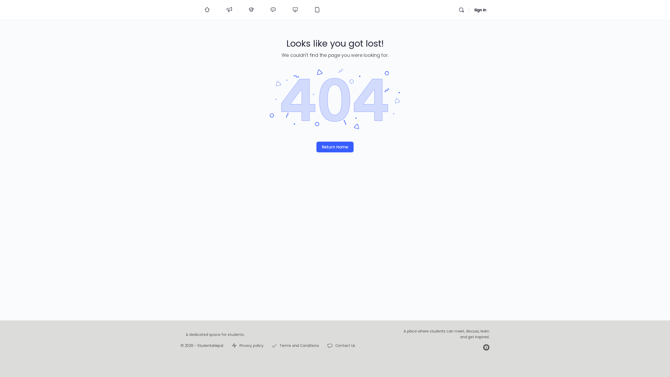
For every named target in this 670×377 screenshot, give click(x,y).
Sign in (480, 10)
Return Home (335, 147)
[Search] (461, 10)
